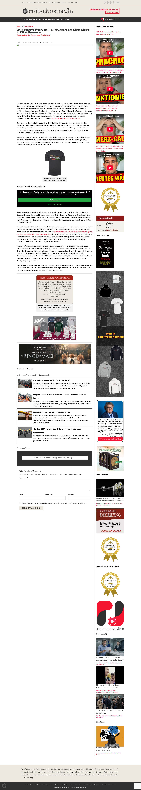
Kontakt (70, 2)
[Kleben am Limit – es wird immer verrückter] (54, 417)
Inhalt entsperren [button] (54, 200)
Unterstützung (43, 2)
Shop (76, 2)
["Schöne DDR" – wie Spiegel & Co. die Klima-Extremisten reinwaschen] (54, 434)
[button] (118, 19)
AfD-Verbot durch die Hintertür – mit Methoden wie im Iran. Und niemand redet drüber (109, 148)
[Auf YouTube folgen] (118, 2)
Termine (51, 784)
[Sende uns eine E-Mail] (111, 2)
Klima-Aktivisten (28, 26)
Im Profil (24, 2)
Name (21, 494)
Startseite (28, 784)
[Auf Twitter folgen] (108, 2)
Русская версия (88, 784)
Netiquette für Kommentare (74, 784)
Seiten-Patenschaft (54, 2)
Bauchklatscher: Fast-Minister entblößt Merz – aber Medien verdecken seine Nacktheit (107, 108)
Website (71, 494)
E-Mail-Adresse (49, 494)
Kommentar (23, 478)
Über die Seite (32, 2)
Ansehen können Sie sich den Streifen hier (66, 118)
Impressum (97, 784)
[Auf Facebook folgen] (105, 2)
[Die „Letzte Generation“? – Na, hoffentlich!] (54, 384)
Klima (18, 26)
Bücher (64, 2)
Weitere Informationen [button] (55, 204)
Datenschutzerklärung (108, 784)
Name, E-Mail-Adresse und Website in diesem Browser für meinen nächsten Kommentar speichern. (54, 503)
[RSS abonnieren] (114, 2)
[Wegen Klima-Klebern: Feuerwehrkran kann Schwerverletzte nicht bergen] (54, 400)
